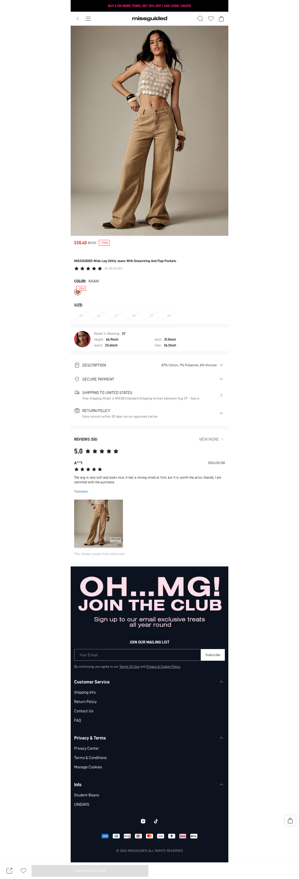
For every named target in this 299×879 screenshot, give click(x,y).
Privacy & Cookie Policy (163, 667)
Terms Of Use (129, 667)
